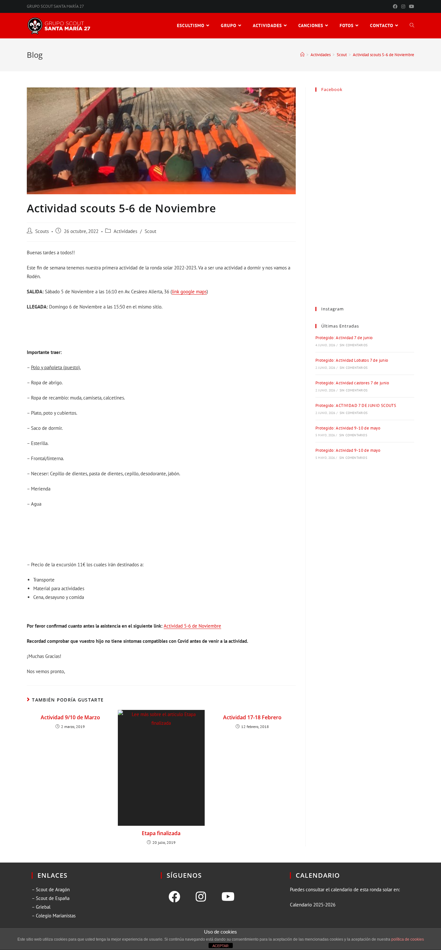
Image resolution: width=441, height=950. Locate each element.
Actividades (125, 231)
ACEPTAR (220, 946)
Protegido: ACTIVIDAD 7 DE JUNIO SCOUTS (355, 405)
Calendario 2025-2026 (312, 905)
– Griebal (41, 907)
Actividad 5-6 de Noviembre (192, 626)
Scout (150, 231)
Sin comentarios (353, 345)
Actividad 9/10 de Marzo (70, 717)
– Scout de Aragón (51, 889)
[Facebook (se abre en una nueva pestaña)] (395, 6)
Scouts (42, 231)
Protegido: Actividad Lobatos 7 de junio (351, 360)
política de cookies (407, 939)
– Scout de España (50, 898)
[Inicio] (302, 54)
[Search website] (412, 25)
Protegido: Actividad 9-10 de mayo (347, 428)
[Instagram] (201, 896)
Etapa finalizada (161, 833)
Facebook (332, 89)
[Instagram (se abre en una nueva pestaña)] (403, 6)
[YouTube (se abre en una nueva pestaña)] (410, 6)
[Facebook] (174, 896)
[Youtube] (228, 896)
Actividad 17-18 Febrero (252, 717)
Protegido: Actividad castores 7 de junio (352, 383)
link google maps (189, 291)
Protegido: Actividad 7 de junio (344, 337)
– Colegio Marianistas (54, 916)
